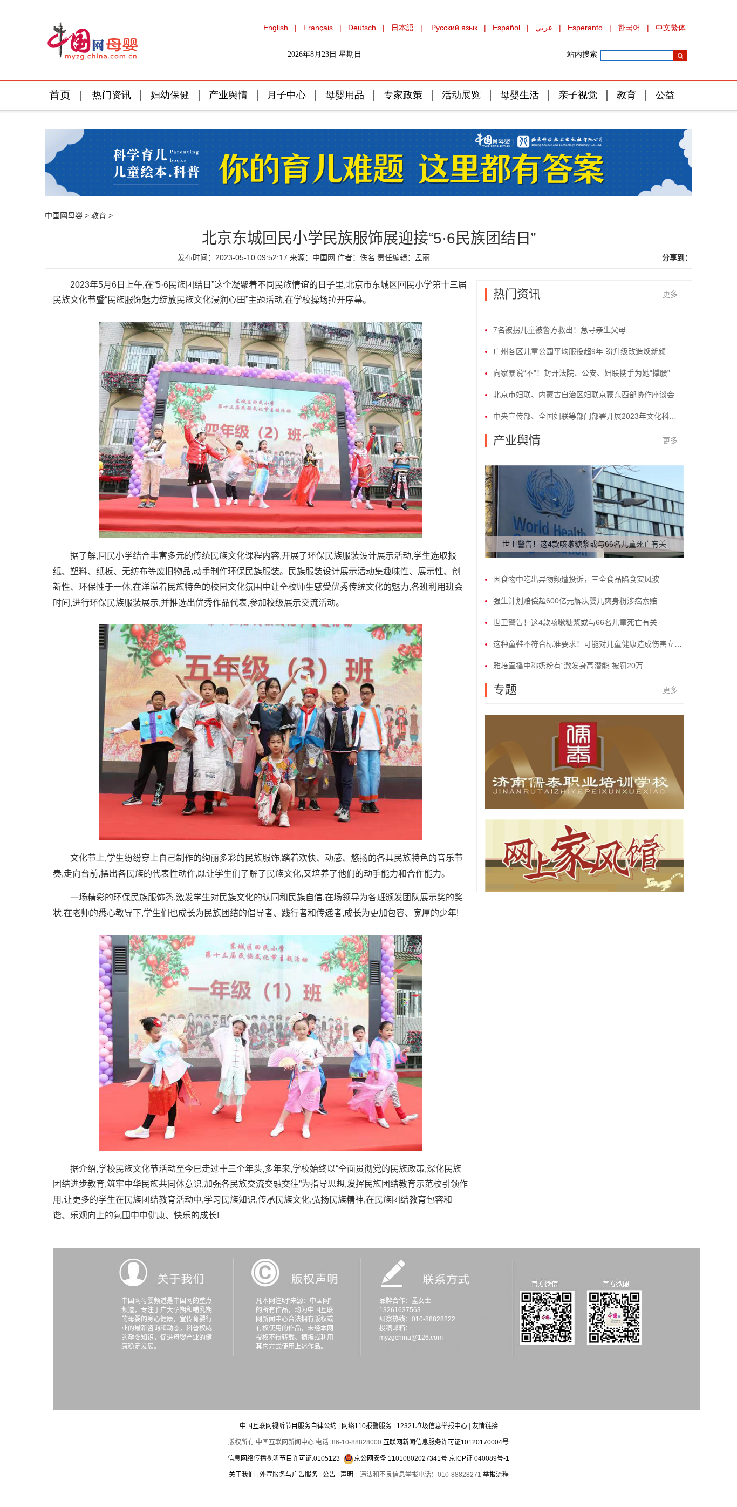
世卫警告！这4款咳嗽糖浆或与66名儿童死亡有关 (584, 544)
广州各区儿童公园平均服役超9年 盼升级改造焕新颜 (579, 351)
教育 (98, 215)
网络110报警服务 (367, 1426)
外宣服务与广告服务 (289, 1474)
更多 (670, 294)
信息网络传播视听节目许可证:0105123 (284, 1458)
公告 (329, 1474)
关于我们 (242, 1474)
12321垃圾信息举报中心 (432, 1426)
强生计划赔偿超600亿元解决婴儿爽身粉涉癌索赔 (575, 600)
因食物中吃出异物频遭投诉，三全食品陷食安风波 (576, 579)
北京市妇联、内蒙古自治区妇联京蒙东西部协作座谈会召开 (588, 394)
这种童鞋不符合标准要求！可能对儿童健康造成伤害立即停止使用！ (588, 644)
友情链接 (485, 1426)
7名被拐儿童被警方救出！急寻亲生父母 (559, 329)
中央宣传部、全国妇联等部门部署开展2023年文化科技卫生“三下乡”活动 (588, 416)
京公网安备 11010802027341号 (400, 1458)
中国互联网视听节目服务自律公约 (288, 1426)
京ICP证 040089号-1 (479, 1458)
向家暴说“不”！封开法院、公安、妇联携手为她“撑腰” (581, 373)
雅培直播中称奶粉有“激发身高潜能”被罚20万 (568, 665)
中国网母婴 (64, 215)
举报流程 (496, 1474)
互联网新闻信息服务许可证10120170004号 (446, 1442)
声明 (346, 1474)
